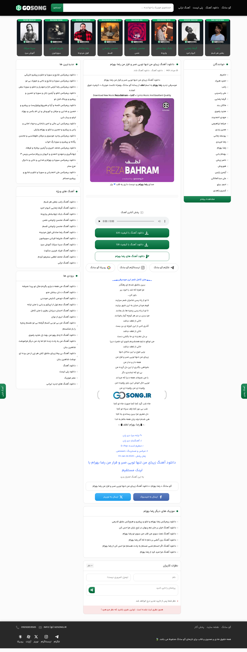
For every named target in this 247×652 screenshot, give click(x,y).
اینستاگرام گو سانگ (130, 268)
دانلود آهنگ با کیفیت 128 (129, 245)
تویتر (36, 641)
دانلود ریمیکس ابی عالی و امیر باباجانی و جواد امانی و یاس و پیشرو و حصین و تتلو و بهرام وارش (49, 127)
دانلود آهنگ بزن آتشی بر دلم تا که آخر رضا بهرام (152, 540)
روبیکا (20, 641)
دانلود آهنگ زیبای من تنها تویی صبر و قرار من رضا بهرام (142, 64)
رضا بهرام (155, 486)
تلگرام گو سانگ (161, 268)
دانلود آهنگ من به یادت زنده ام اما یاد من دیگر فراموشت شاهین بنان (47, 344)
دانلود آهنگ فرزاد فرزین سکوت (60, 251)
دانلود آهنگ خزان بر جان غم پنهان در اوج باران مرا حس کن (147, 528)
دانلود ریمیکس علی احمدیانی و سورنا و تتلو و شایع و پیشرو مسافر (49, 175)
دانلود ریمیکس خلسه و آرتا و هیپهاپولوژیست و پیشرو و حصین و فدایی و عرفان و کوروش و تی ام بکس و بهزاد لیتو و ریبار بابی (48, 112)
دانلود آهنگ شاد (142, 70)
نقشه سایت (213, 627)
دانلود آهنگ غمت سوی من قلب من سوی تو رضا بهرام (149, 534)
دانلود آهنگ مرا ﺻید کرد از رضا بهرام (158, 552)
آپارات (28, 641)
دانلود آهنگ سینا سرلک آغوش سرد (58, 245)
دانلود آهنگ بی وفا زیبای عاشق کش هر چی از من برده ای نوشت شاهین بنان (47, 356)
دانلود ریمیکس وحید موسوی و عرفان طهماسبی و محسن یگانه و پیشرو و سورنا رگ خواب (47, 139)
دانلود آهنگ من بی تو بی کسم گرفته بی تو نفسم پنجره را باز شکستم (48, 326)
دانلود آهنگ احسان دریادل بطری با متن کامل (53, 311)
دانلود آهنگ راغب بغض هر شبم (60, 202)
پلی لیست (198, 8)
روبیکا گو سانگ (98, 268)
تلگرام (57, 641)
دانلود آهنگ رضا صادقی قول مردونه (57, 232)
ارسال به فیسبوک (149, 497)
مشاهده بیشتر (207, 199)
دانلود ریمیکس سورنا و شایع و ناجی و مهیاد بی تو (50, 81)
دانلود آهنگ (212, 8)
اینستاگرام (46, 641)
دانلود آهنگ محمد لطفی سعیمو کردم (57, 257)
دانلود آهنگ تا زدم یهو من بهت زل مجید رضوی (52, 335)
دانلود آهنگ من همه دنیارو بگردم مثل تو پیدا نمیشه (49, 286)
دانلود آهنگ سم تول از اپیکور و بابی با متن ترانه (51, 305)
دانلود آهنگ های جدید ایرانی (61, 384)
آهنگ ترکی (184, 8)
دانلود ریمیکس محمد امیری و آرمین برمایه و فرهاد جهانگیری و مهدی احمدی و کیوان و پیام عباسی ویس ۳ (48, 151)
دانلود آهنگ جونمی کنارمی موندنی (58, 298)
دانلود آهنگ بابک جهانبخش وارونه (58, 214)
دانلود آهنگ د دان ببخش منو (61, 292)
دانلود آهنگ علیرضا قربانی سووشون (57, 238)
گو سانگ (31, 8)
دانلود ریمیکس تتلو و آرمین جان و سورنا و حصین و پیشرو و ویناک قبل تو (50, 96)
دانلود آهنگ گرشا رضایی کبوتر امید (58, 208)
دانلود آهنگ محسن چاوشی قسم (59, 226)
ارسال (92, 590)
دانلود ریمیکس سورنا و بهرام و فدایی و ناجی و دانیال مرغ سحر (49, 163)
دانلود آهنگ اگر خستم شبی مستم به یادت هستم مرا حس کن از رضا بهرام (139, 546)
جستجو (57, 8)
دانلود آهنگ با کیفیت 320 (130, 233)
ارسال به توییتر (110, 497)
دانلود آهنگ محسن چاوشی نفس (59, 220)
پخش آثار (199, 627)
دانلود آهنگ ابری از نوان (63, 317)
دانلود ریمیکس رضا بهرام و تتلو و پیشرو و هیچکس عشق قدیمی (144, 522)
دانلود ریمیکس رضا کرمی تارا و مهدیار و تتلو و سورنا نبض (47, 87)
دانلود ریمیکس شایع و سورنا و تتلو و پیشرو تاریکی (50, 75)
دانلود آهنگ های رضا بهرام (130, 256)
